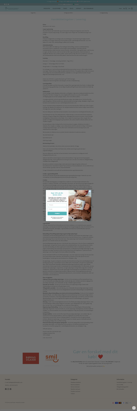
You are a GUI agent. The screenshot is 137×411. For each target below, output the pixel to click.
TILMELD (57, 213)
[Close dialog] (90, 191)
